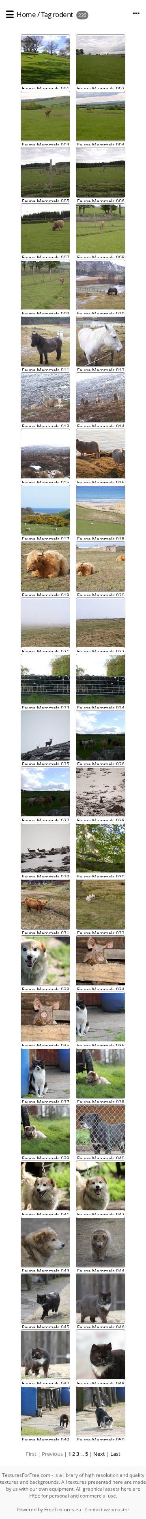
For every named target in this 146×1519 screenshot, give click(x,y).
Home (26, 14)
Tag (46, 14)
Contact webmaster (107, 1509)
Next (99, 1453)
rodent (63, 14)
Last (115, 1453)
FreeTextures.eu (62, 1509)
